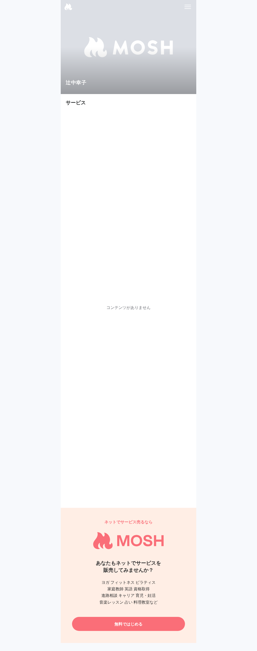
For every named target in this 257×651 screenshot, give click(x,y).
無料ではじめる (128, 623)
